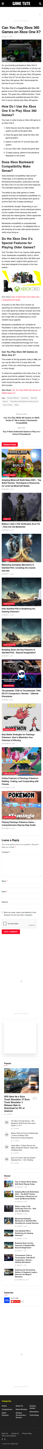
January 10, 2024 (8, 615)
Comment (6, 852)
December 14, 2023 (9, 787)
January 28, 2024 (8, 489)
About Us (5, 1433)
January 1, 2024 (8, 700)
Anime (4, 1406)
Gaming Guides (9, 475)
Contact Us (15, 1433)
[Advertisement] (20, 12)
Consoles (24, 398)
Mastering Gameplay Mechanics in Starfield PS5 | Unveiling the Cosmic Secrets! (19, 567)
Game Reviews (9, 604)
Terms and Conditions (9, 1436)
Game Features (9, 645)
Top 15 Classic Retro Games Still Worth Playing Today (26, 1183)
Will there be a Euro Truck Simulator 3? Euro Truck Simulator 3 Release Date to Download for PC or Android (17, 1104)
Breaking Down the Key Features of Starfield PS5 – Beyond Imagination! (19, 651)
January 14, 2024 (8, 574)
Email (5, 891)
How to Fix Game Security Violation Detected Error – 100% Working (23, 1159)
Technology (34, 1415)
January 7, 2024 (8, 656)
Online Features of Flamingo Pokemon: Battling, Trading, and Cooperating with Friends (20, 781)
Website (5, 902)
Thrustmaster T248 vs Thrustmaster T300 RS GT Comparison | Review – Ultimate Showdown (21, 693)
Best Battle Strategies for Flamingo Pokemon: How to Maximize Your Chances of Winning (18, 737)
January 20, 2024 (8, 530)
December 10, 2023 (9, 828)
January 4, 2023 (7, 36)
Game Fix (7, 519)
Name (5, 881)
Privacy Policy (27, 1433)
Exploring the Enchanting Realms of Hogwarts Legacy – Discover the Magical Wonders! (26, 1273)
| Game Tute (14, 1444)
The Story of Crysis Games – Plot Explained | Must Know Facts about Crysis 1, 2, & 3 (23, 1123)
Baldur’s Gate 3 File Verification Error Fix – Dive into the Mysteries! (21, 525)
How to (5, 401)
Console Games (13, 398)
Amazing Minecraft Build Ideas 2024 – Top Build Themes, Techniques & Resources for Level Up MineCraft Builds (21, 482)
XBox (17, 405)
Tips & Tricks (7, 405)
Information (34, 1411)
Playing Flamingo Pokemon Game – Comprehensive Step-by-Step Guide (19, 823)
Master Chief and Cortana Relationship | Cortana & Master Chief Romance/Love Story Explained (24, 1135)
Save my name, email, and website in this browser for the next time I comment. (20, 913)
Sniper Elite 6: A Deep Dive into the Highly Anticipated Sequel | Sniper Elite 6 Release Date (24, 1147)
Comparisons (9, 685)
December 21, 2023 (9, 743)
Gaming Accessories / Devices (21, 1415)
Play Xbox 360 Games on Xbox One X (24, 401)
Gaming (33, 398)
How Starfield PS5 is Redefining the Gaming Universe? (18, 610)
